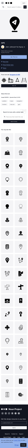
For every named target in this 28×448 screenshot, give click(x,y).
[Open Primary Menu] (2, 3)
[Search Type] (3, 7)
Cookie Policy (17, 440)
